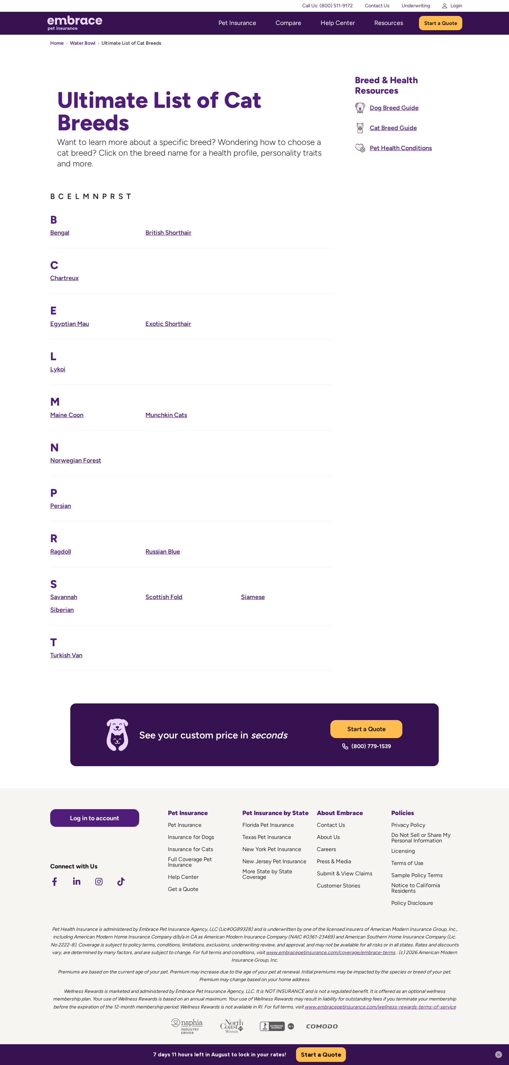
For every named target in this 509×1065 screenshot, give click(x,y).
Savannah (63, 597)
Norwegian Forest (75, 460)
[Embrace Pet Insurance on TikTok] (121, 881)
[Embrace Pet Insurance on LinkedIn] (76, 881)
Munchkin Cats (166, 415)
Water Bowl (82, 43)
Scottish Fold (163, 597)
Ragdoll (60, 551)
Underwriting (416, 6)
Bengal (59, 232)
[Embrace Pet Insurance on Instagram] (99, 881)
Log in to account (94, 818)
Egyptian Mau (69, 324)
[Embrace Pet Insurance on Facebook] (54, 881)
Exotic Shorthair (168, 324)
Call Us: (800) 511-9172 (327, 6)
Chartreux (64, 278)
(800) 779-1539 (371, 746)
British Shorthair (168, 232)
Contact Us (377, 6)
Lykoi (57, 369)
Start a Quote (440, 23)
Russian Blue (162, 551)
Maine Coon (66, 415)
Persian (60, 506)
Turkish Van (66, 655)
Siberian (62, 610)
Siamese (253, 597)
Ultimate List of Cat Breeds (131, 43)
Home (57, 43)
